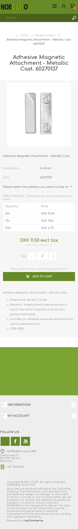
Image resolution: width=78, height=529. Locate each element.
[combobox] (35, 18)
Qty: (24, 256)
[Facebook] (15, 441)
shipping (46, 245)
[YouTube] (25, 441)
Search (74, 18)
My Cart (72, 6)
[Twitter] (5, 441)
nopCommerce (33, 520)
